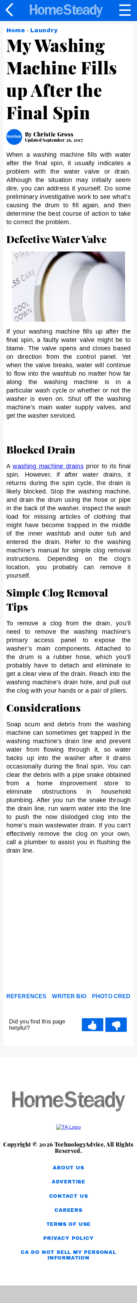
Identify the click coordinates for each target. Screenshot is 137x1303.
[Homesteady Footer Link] (68, 1102)
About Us (68, 1167)
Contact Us (68, 1196)
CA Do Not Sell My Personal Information (68, 1255)
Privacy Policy (68, 1238)
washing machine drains (48, 466)
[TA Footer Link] (68, 1127)
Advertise (68, 1181)
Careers (68, 1210)
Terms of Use (68, 1224)
